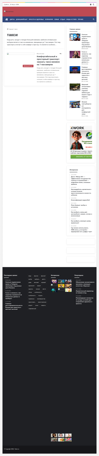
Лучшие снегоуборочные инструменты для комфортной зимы (86, 108)
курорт (39, 285)
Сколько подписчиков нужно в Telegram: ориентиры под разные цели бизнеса (86, 40)
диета (43, 279)
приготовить (32, 302)
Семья (56, 19)
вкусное (36, 276)
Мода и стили (71, 19)
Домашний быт (21, 19)
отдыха (40, 295)
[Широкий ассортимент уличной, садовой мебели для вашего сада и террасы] (75, 87)
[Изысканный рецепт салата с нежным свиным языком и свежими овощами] (54, 439)
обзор (30, 292)
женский (36, 282)
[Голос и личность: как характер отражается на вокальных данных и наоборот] (75, 54)
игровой (43, 282)
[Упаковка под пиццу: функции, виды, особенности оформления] (68, 285)
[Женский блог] (9, 12)
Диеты (12, 19)
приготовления (42, 302)
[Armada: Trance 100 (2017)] (54, 281)
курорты (31, 289)
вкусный (43, 276)
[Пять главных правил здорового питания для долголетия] (68, 435)
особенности (38, 292)
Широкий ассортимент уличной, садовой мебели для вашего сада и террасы (87, 90)
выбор (30, 279)
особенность (32, 295)
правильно (31, 299)
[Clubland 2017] (68, 439)
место (44, 289)
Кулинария (49, 19)
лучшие (38, 289)
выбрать (37, 279)
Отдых (62, 19)
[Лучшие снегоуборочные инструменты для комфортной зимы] (75, 104)
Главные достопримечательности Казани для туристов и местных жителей (87, 73)
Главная (10, 29)
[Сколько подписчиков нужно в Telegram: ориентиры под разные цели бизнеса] (75, 37)
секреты (43, 305)
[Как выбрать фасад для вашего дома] (54, 285)
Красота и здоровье (36, 19)
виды (30, 276)
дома (30, 282)
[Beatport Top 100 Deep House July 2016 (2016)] (68, 290)
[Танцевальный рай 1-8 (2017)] (61, 285)
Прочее (80, 19)
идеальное (32, 285)
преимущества (41, 299)
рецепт (30, 305)
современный (32, 308)
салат (36, 305)
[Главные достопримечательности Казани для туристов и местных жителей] (75, 69)
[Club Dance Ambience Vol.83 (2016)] (68, 281)
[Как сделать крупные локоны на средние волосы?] (54, 435)
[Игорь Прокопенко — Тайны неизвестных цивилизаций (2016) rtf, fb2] (54, 290)
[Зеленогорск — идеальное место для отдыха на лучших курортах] (61, 360)
